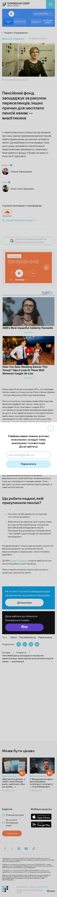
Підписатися (28, 463)
